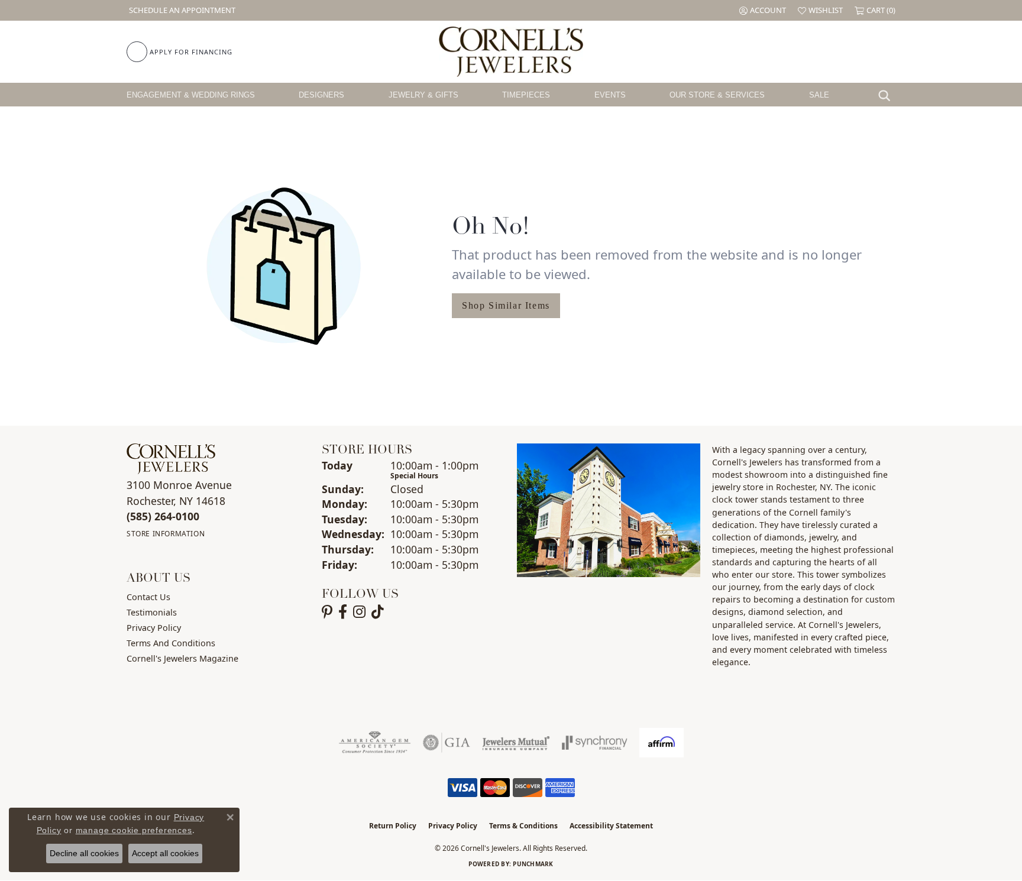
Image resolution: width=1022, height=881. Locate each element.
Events (610, 94)
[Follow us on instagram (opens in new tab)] (359, 612)
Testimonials (152, 612)
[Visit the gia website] (446, 742)
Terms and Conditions (171, 643)
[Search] (887, 94)
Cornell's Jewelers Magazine (182, 658)
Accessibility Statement (611, 826)
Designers (321, 94)
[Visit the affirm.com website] (661, 742)
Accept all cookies (165, 853)
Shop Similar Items (506, 305)
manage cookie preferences (134, 830)
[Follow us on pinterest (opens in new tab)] (327, 612)
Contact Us (148, 597)
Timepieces (526, 94)
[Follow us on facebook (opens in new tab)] (342, 612)
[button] (762, 10)
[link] (181, 10)
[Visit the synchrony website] (595, 742)
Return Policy (392, 826)
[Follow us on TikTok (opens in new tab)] (377, 612)
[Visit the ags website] (374, 742)
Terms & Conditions (523, 826)
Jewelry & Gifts (423, 94)
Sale (819, 94)
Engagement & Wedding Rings (191, 94)
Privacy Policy (154, 627)
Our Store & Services (717, 94)
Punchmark (533, 864)
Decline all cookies (84, 853)
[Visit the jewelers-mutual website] (516, 742)
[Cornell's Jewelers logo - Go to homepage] (510, 52)
